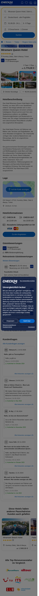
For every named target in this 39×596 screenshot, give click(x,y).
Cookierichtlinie (7, 327)
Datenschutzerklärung (9, 325)
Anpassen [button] (10, 321)
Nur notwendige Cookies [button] (27, 281)
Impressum (31, 327)
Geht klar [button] (27, 321)
